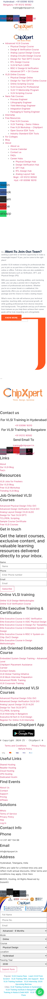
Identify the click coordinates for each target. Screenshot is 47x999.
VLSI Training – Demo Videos (24, 124)
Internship (10, 115)
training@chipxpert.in (23, 7)
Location (4, 952)
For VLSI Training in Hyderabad (24, 420)
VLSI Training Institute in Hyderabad (25, 987)
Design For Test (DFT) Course (25, 59)
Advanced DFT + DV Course (24, 71)
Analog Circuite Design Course (25, 55)
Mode (3, 935)
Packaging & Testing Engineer (25, 111)
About (8, 143)
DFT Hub (20, 167)
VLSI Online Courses (15, 74)
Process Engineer (19, 99)
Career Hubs (16, 158)
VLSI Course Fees (19, 976)
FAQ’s (13, 155)
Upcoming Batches (23, 984)
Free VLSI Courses (19, 121)
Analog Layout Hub (25, 174)
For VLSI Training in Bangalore (23, 430)
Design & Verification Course (24, 49)
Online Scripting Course (22, 83)
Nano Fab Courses (14, 96)
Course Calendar (18, 149)
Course (3, 943)
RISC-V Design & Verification (24, 68)
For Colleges (11, 136)
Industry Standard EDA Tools (24, 133)
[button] (23, 32)
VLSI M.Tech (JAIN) (19, 65)
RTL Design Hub (24, 171)
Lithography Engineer (21, 102)
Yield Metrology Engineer (23, 105)
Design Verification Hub (27, 164)
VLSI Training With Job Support (24, 979)
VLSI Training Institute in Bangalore (21, 989)
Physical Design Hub (26, 161)
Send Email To (23, 440)
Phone (3, 571)
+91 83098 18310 (23, 425)
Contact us (15, 152)
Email (2, 579)
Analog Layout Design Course (25, 52)
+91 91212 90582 (23, 435)
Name (3, 562)
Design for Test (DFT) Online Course (28, 80)
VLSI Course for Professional (24, 87)
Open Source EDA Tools (22, 130)
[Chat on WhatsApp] (40, 992)
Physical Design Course (22, 46)
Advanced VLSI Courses (17, 43)
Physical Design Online (21, 77)
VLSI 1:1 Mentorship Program (24, 90)
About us (14, 146)
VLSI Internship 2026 (33, 981)
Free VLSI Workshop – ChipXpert (26, 127)
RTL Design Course (19, 62)
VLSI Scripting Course (21, 93)
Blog (7, 139)
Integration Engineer (20, 108)
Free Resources (12, 118)
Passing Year (6, 960)
